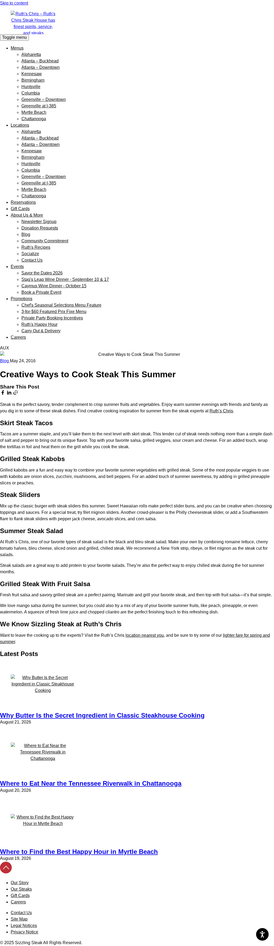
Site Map (19, 919)
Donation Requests (39, 228)
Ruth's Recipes (35, 247)
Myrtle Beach (33, 112)
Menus (17, 48)
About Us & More (27, 215)
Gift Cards (20, 208)
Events (17, 266)
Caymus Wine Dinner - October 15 (53, 286)
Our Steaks (21, 889)
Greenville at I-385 (38, 106)
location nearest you (144, 635)
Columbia (30, 93)
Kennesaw (31, 73)
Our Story (20, 882)
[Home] (137, 22)
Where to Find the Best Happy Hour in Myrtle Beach (79, 851)
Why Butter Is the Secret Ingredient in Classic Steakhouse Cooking (102, 715)
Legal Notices (24, 925)
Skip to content (14, 3)
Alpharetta (31, 54)
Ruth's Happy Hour (39, 324)
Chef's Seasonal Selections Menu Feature (61, 305)
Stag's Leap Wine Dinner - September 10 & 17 (65, 279)
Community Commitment (44, 241)
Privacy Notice (24, 932)
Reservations (23, 202)
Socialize (30, 253)
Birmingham (32, 80)
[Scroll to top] (6, 872)
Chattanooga (33, 118)
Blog (25, 234)
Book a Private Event (41, 292)
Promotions (21, 298)
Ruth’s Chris (221, 411)
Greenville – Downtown (43, 99)
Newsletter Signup (38, 221)
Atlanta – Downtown (40, 67)
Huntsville (30, 86)
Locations (20, 125)
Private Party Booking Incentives (52, 318)
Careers (18, 337)
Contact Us (32, 260)
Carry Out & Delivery (40, 331)
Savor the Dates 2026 (42, 273)
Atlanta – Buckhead (40, 61)
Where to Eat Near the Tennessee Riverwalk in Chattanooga (90, 783)
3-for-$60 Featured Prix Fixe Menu (53, 311)
